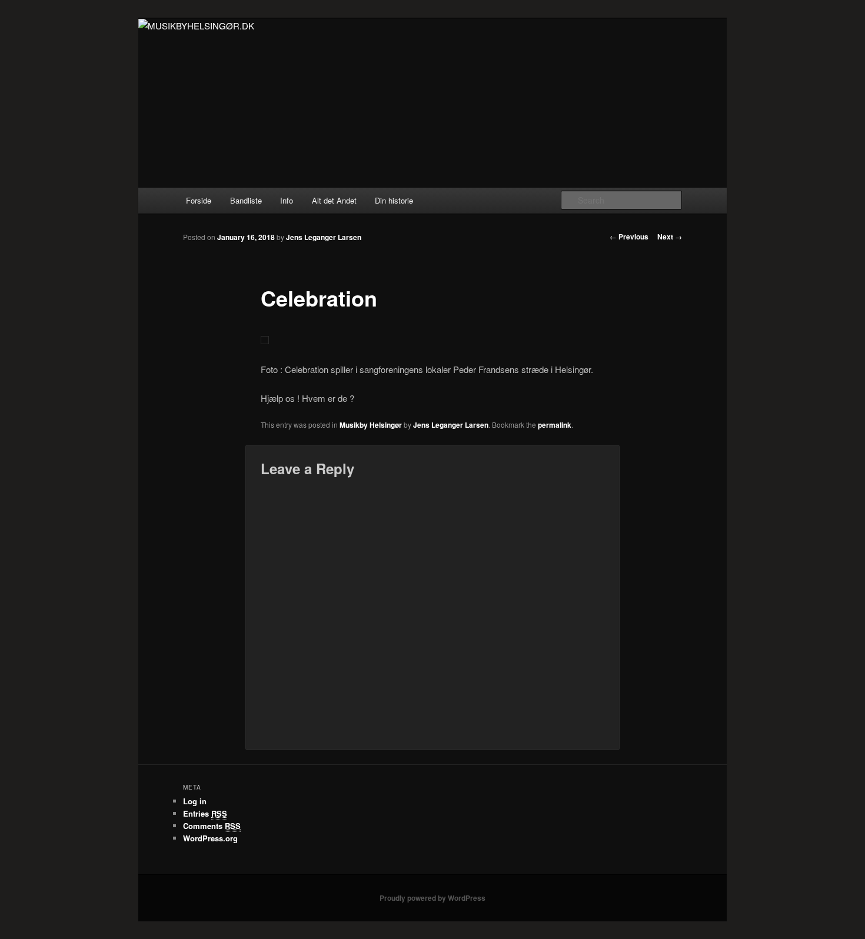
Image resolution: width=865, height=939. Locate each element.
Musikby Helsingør (371, 424)
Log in (195, 801)
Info (286, 200)
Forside (198, 200)
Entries (205, 813)
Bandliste (246, 200)
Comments (212, 825)
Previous (629, 236)
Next (669, 236)
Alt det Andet (334, 200)
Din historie (394, 200)
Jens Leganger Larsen (323, 237)
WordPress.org (210, 838)
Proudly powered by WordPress (432, 898)
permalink (554, 424)
